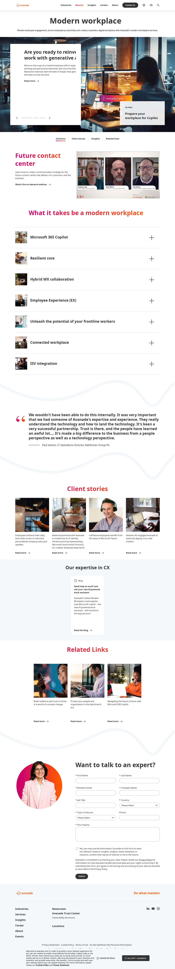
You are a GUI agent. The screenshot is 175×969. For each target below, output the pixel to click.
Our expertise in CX (87, 568)
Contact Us (130, 5)
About (115, 5)
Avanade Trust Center (66, 913)
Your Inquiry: (82, 824)
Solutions (61, 138)
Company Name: (128, 787)
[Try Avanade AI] (151, 5)
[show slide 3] (36, 118)
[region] (88, 958)
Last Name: (125, 775)
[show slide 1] (24, 118)
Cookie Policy (67, 944)
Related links (112, 138)
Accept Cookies (136, 958)
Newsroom (59, 909)
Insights (92, 5)
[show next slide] (49, 118)
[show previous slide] (17, 118)
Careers (104, 5)
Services (79, 5)
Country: (124, 800)
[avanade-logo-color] (22, 5)
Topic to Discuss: (84, 812)
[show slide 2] (30, 118)
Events (19, 936)
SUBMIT (82, 876)
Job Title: (80, 800)
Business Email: (83, 787)
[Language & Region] (146, 5)
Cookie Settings (107, 958)
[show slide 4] (42, 118)
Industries (66, 5)
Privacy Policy (145, 859)
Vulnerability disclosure (63, 917)
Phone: (122, 812)
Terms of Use (81, 944)
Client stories (78, 138)
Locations (58, 926)
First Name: (81, 775)
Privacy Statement (50, 944)
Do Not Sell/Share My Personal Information (111, 944)
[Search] (158, 5)
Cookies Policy (42, 965)
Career (19, 925)
